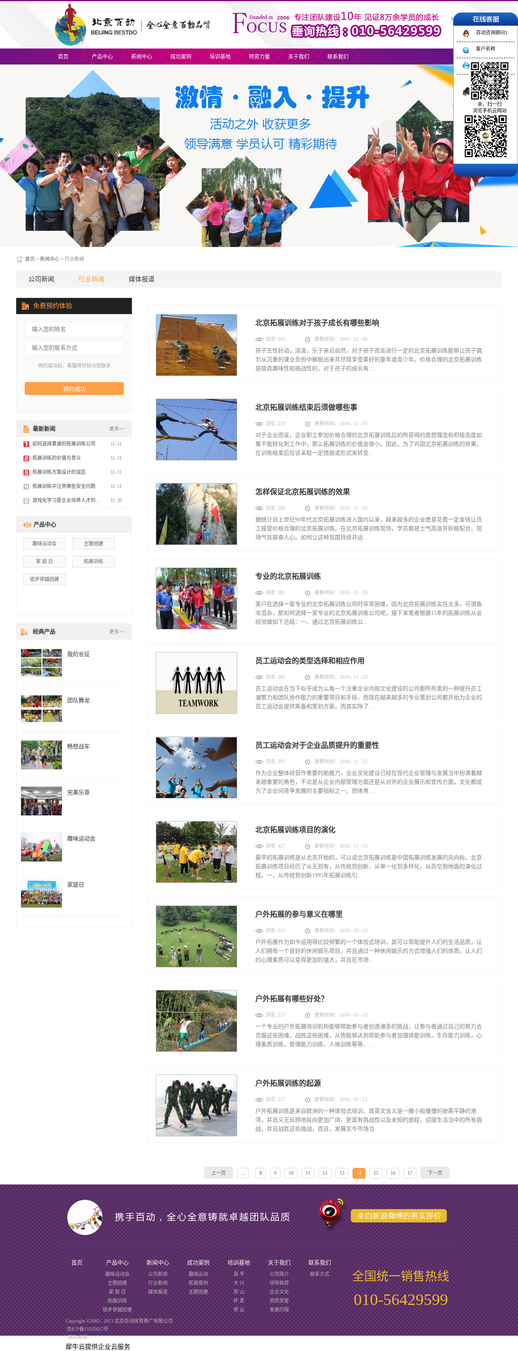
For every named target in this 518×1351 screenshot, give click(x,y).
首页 (63, 56)
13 (342, 1173)
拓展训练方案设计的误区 (59, 472)
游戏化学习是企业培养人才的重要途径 (73, 500)
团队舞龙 (78, 700)
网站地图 (76, 1337)
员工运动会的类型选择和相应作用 (310, 661)
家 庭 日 (44, 561)
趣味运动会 (44, 544)
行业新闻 (74, 259)
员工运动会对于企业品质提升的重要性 (317, 745)
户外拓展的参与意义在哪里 (299, 914)
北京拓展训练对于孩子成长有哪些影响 (317, 323)
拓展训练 (93, 561)
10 (291, 1173)
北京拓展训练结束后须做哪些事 (306, 407)
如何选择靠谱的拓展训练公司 (64, 444)
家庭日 (75, 885)
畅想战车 (78, 746)
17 (410, 1173)
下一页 (435, 1173)
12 (325, 1173)
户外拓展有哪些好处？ (291, 999)
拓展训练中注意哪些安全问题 (64, 486)
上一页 (218, 1173)
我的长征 (78, 654)
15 (376, 1173)
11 (308, 1173)
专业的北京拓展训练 (288, 576)
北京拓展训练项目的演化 (295, 830)
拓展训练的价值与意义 (56, 458)
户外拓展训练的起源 (288, 1083)
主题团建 (93, 544)
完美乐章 (78, 792)
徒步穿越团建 (44, 579)
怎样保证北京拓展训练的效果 (302, 492)
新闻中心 (49, 259)
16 (393, 1173)
